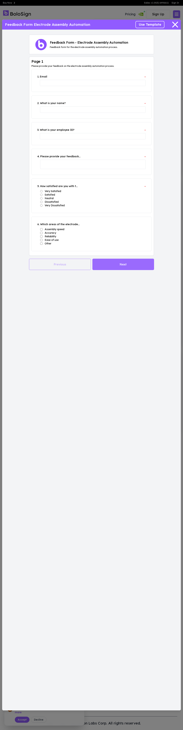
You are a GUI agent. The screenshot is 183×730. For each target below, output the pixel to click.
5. (38, 186)
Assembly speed (54, 229)
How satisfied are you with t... (59, 186)
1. (38, 76)
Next (123, 264)
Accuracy (50, 232)
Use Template (150, 24)
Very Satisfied (53, 191)
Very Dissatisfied (55, 205)
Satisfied (50, 194)
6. (38, 224)
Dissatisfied (52, 201)
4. (38, 156)
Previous (60, 264)
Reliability (50, 236)
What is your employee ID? (57, 129)
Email (43, 76)
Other (48, 243)
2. (38, 103)
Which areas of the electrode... (60, 224)
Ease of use (52, 240)
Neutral (49, 198)
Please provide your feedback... (60, 156)
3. (38, 129)
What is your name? (53, 103)
